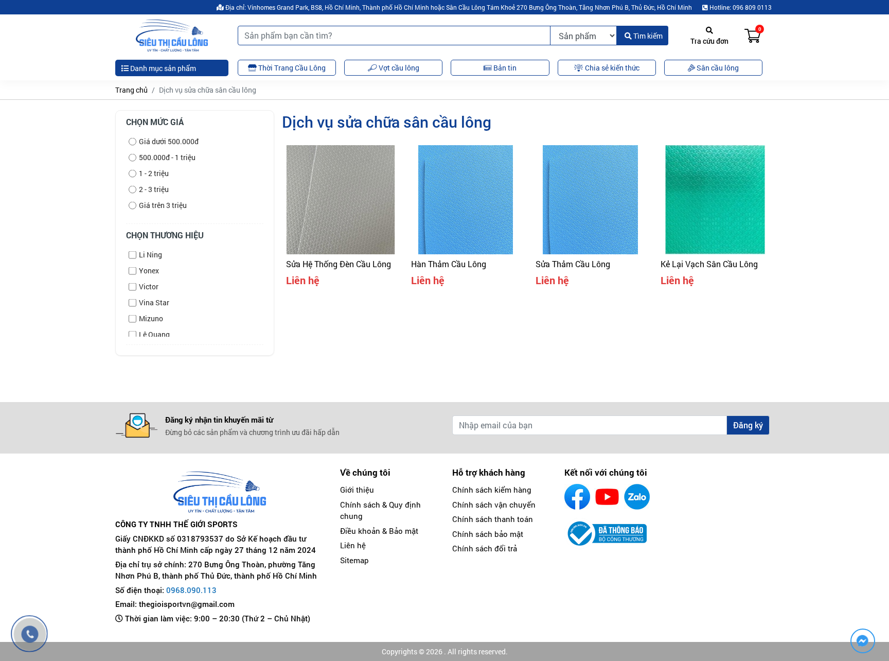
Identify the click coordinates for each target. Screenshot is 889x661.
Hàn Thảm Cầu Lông (448, 263)
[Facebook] (577, 497)
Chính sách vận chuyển (494, 504)
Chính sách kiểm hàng (491, 489)
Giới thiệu (357, 489)
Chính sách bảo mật (487, 534)
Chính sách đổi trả (484, 548)
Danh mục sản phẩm (162, 68)
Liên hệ (353, 545)
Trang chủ (131, 90)
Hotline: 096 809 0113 (740, 7)
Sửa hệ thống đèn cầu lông (338, 263)
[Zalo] (637, 497)
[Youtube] (607, 497)
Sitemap (354, 560)
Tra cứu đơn (709, 41)
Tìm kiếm (647, 36)
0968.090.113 (191, 590)
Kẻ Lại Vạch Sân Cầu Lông (709, 263)
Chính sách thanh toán (492, 519)
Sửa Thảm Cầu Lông (573, 263)
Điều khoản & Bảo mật (379, 531)
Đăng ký (748, 425)
